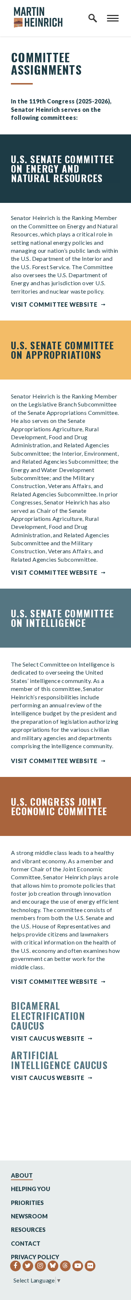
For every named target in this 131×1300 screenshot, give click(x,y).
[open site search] (93, 18)
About (22, 1175)
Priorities (27, 1202)
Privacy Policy (35, 1256)
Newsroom (29, 1216)
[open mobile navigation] (113, 18)
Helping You (30, 1188)
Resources (28, 1229)
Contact (25, 1243)
